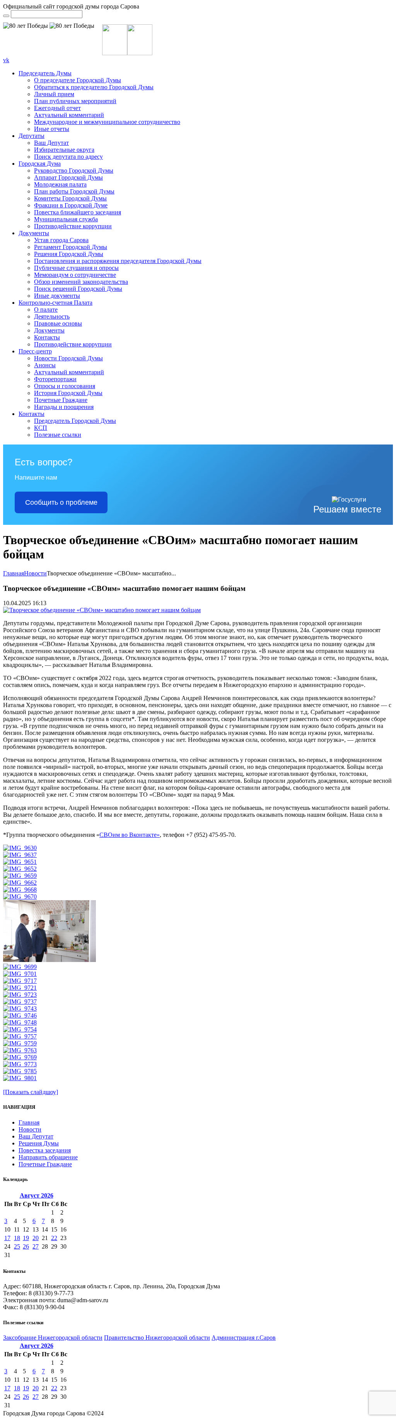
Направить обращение (48, 1157)
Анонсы (45, 365)
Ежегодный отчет (57, 108)
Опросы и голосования (64, 386)
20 (35, 1238)
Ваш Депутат (51, 142)
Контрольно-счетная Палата (55, 302)
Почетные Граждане (60, 400)
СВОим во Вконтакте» (129, 834)
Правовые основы (58, 323)
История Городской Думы (68, 393)
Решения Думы (39, 1143)
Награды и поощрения (64, 407)
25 (17, 1246)
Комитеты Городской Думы (70, 198)
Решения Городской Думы (68, 254)
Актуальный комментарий (69, 115)
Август (36, 1195)
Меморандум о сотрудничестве (75, 274)
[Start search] (6, 16)
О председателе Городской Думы (77, 80)
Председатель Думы (45, 73)
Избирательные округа (64, 149)
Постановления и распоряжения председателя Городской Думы (117, 261)
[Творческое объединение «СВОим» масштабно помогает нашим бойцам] (102, 610)
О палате (46, 309)
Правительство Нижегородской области (157, 1337)
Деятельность (52, 316)
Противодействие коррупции (73, 226)
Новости (35, 573)
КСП (40, 427)
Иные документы (57, 295)
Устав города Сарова (61, 240)
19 (26, 1238)
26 (26, 1246)
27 (35, 1246)
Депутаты (31, 135)
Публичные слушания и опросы (76, 268)
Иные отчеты (51, 129)
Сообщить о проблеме (61, 502)
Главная (13, 573)
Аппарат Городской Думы (68, 177)
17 (7, 1238)
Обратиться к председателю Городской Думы (94, 87)
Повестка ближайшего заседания (77, 212)
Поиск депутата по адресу (68, 156)
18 (17, 1238)
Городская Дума (40, 163)
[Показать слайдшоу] (30, 1092)
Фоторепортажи (55, 379)
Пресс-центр (35, 351)
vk (6, 60)
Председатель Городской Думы (75, 420)
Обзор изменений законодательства (81, 281)
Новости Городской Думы (68, 358)
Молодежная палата (60, 184)
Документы (34, 233)
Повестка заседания (45, 1150)
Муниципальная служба (66, 219)
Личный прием (54, 94)
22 (54, 1238)
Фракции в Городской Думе (71, 205)
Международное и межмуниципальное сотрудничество (107, 122)
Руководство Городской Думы (73, 170)
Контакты (47, 337)
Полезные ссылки (57, 434)
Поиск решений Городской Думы (78, 288)
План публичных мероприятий (75, 101)
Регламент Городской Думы (70, 247)
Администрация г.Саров (244, 1337)
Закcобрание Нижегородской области (52, 1337)
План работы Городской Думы (74, 191)
